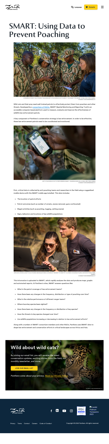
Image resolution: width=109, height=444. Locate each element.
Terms (19, 423)
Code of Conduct (46, 423)
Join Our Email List (24, 368)
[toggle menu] (102, 7)
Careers (34, 423)
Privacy (12, 423)
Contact (27, 423)
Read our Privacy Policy (56, 376)
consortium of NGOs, (41, 107)
